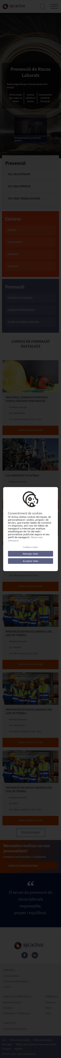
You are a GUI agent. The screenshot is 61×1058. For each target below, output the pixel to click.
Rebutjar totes (30, 553)
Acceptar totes (30, 561)
